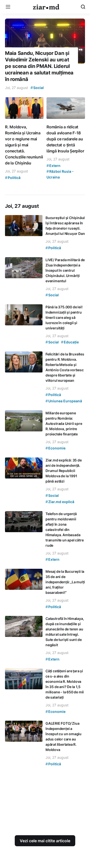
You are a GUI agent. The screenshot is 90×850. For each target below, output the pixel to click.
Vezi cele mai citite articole (45, 840)
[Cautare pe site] (83, 7)
